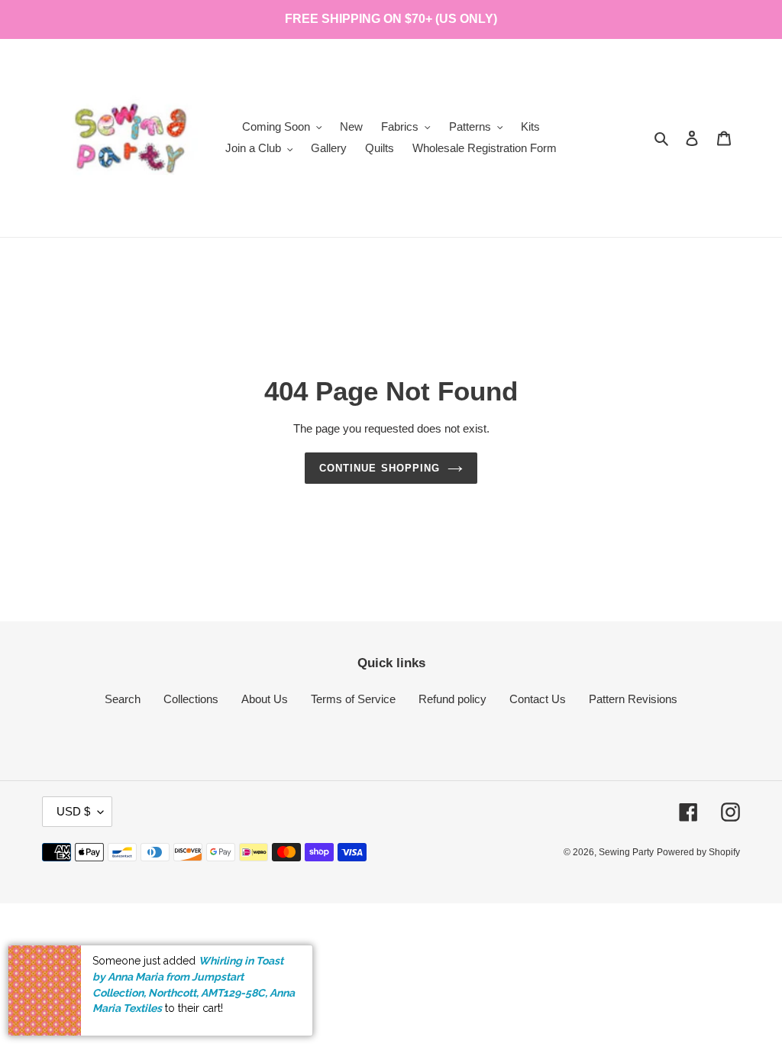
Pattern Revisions (633, 698)
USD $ (73, 811)
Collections (190, 698)
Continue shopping (379, 468)
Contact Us (537, 698)
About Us (264, 698)
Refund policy (452, 698)
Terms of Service (353, 698)
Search (123, 698)
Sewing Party (626, 852)
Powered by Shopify (698, 852)
